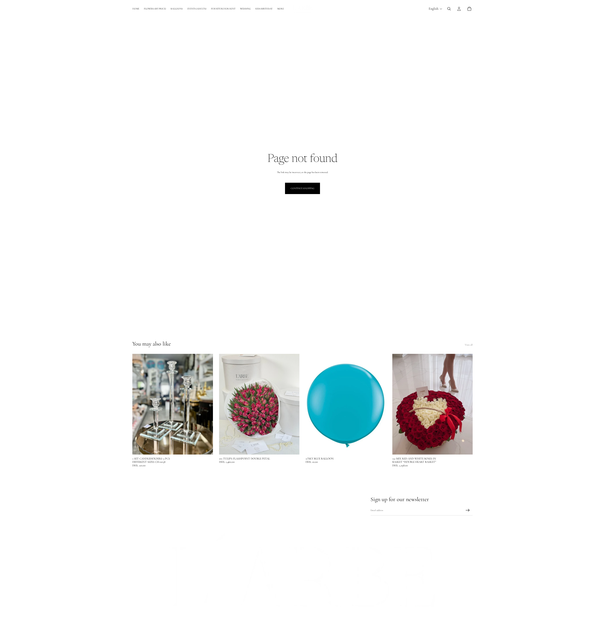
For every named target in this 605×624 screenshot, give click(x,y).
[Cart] (469, 9)
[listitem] (280, 9)
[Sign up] (468, 511)
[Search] (449, 9)
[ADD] (205, 447)
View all (469, 344)
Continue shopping (302, 188)
